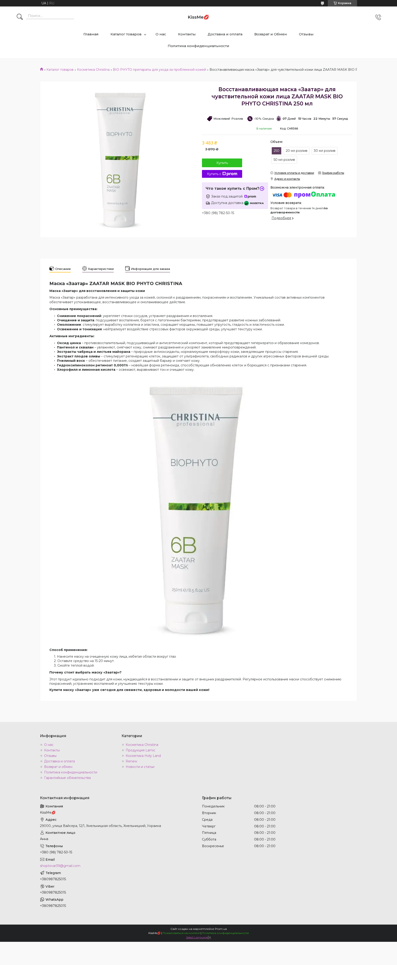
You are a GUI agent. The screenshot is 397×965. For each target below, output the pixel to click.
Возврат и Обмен (270, 34)
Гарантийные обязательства (67, 778)
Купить (222, 163)
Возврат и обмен (58, 767)
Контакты (187, 34)
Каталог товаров (126, 34)
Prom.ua (221, 929)
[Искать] (20, 17)
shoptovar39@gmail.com (60, 866)
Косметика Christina (93, 70)
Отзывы (306, 34)
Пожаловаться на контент (181, 933)
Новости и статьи (140, 767)
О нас (161, 34)
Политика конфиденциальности (198, 46)
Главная (91, 34)
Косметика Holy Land (143, 756)
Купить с (214, 174)
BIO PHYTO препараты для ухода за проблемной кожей (159, 70)
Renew (131, 761)
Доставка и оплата (225, 34)
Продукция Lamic (140, 750)
